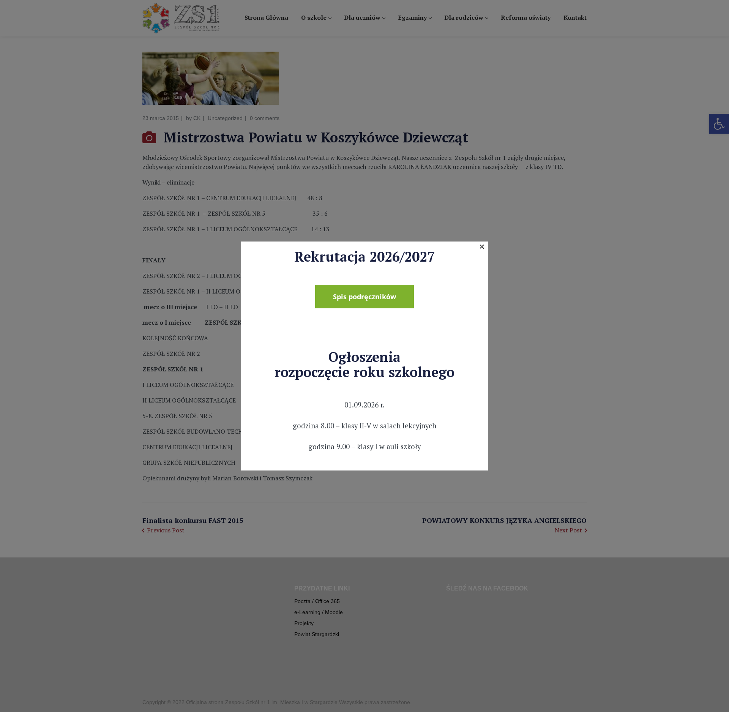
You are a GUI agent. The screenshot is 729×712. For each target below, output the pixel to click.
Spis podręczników (364, 296)
